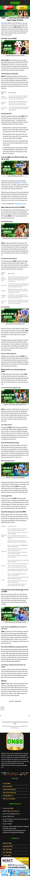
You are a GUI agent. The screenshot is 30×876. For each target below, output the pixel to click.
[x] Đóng (2, 867)
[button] (2, 3)
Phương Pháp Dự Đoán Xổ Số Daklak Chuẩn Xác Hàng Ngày (15, 722)
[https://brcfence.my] (15, 2)
